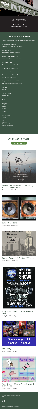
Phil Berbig (19, 337)
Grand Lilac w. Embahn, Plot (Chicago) (19, 247)
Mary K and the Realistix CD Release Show (19, 292)
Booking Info (4, 397)
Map (3, 396)
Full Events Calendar (19, 143)
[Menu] (35, 4)
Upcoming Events (19, 138)
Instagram (3, 401)
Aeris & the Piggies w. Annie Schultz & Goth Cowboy (19, 374)
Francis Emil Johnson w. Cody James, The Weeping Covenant (19, 171)
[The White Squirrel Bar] (12, 4)
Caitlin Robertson (19, 211)
